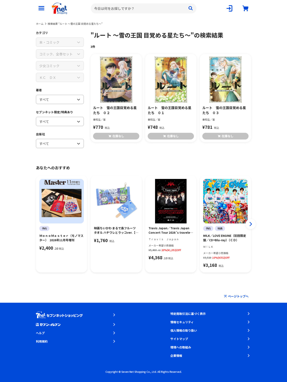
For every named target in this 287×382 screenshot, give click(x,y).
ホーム (39, 23)
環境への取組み (180, 347)
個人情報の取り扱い (183, 330)
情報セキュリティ (182, 322)
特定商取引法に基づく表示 (188, 314)
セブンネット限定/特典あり (54, 112)
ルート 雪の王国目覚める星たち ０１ (169, 110)
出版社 (40, 134)
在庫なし (118, 136)
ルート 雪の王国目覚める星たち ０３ (224, 110)
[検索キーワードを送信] (190, 8)
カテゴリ (42, 33)
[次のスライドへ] (251, 224)
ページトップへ (238, 296)
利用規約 (42, 341)
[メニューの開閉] (41, 8)
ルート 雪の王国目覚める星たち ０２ (115, 110)
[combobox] (143, 8)
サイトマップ (179, 339)
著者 (39, 90)
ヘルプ (40, 333)
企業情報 (176, 355)
